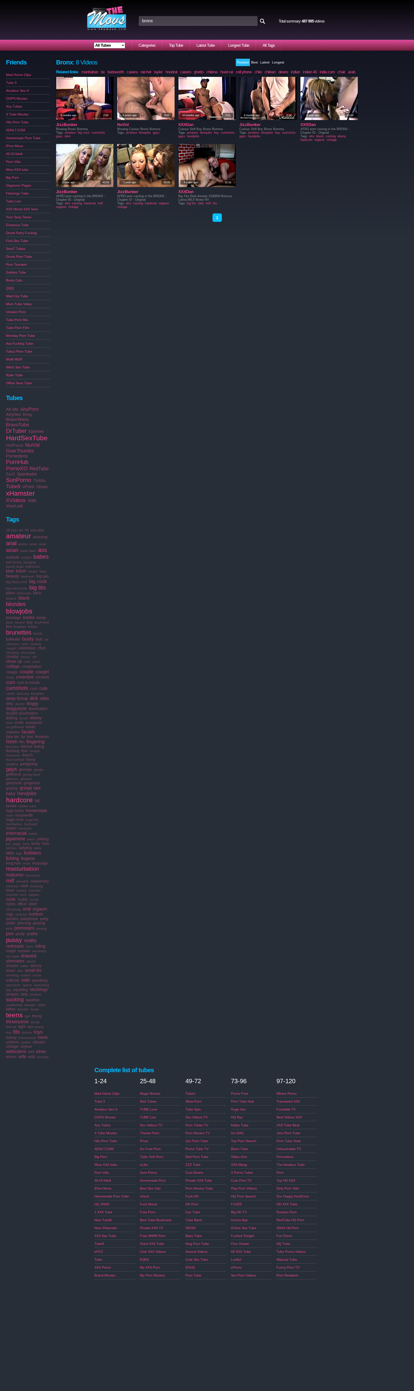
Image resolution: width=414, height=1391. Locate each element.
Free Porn (147, 1212)
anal (11, 543)
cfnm (42, 648)
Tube (98, 1259)
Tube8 (13, 486)
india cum (327, 72)
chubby (12, 657)
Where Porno (286, 1093)
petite (10, 923)
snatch (26, 975)
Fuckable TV (286, 1109)
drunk (23, 718)
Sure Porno (148, 1172)
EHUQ (190, 1267)
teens (14, 1015)
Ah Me (12, 409)
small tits (33, 970)
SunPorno (18, 480)
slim (20, 971)
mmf (24, 886)
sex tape (12, 956)
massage (40, 863)
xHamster (20, 493)
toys (38, 1032)
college (13, 666)
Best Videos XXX (289, 1117)
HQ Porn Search (243, 1196)
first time (12, 747)
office (21, 904)
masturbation (22, 868)
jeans (31, 839)
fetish (11, 741)
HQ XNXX (101, 1204)
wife (22, 1056)
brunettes (18, 632)
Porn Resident (287, 1275)
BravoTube (17, 424)
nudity (22, 899)
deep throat (17, 698)
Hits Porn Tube (17, 122)
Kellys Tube (239, 1125)
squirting (20, 990)
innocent (24, 828)
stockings (39, 989)
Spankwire (27, 474)
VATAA (190, 1228)
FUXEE (236, 1204)
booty (41, 618)
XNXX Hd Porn (287, 1228)
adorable (37, 530)
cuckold (42, 677)
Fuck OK (192, 1196)
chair (341, 72)
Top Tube (176, 45)
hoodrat (171, 72)
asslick (26, 557)
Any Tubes (14, 106)
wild (31, 1057)
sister (24, 966)
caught (11, 648)
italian (33, 834)
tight (21, 1027)
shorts (31, 961)
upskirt (26, 1042)
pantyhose (29, 919)
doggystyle (16, 708)
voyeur (26, 1046)
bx (103, 72)
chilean (270, 72)
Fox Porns (284, 1236)
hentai (11, 806)
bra (9, 626)
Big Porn (12, 177)
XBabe (42, 487)
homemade (36, 810)
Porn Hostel (240, 1244)
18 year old (14, 530)
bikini (10, 593)
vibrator (39, 1042)
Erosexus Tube (17, 225)
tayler (158, 72)
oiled (32, 904)
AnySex (13, 414)
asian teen (28, 551)
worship (43, 1057)
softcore (12, 980)
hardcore (19, 800)
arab (42, 544)
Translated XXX (288, 1101)
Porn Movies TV (197, 1133)
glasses (26, 779)
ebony (36, 718)
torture (27, 1032)
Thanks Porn (149, 1133)
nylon (10, 904)
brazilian (19, 627)
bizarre (11, 598)
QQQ (10, 288)
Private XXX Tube (198, 1180)
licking (12, 858)
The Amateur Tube (290, 1165)
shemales (15, 961)
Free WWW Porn (153, 1236)
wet (31, 1052)
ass (42, 550)
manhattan (89, 72)
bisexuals (24, 593)
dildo (44, 698)
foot (24, 751)
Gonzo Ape (239, 1220)
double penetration (22, 713)
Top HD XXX (285, 1180)
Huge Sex (238, 1109)
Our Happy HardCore (292, 1196)
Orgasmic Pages (18, 185)
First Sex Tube (17, 241)
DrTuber (16, 431)
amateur (18, 536)
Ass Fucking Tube (19, 343)
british (32, 627)
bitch (37, 593)
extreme (13, 732)
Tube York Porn (151, 1157)
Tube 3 (11, 83)
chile (258, 72)
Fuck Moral (148, 1204)
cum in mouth (28, 683)
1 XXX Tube (103, 1212)
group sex (30, 787)
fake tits (12, 737)
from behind (15, 759)
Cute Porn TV (241, 1180)
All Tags (269, 45)
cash (24, 644)
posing (41, 928)
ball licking (14, 562)
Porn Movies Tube (199, 1188)
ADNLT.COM (15, 130)
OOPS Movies (16, 98)
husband (30, 824)
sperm (27, 985)
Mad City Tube (17, 296)
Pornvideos (284, 1157)
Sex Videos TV (151, 1125)
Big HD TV (239, 1212)
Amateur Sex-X (17, 90)
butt (39, 639)
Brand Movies (104, 1275)
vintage (12, 1046)
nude (11, 899)
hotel (9, 815)
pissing (39, 923)
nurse (34, 899)
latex (37, 848)
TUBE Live (148, 1117)
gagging (12, 764)
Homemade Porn (153, 1180)
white (41, 1051)
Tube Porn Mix (17, 320)
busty (28, 638)
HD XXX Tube (286, 1204)
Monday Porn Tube (20, 336)
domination (38, 709)
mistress (12, 886)
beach (33, 571)
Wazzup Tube (286, 1259)
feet (30, 737)
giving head (31, 774)
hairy (10, 793)
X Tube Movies (17, 114)
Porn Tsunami (16, 264)
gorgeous (32, 783)
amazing (40, 537)
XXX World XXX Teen (22, 209)
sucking (15, 999)
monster (35, 890)
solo (25, 980)
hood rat (226, 72)
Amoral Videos (196, 1252)
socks (37, 975)
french (27, 755)
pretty (20, 934)
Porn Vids (13, 162)
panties (12, 919)
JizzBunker (66, 124)
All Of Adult (14, 154)
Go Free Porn (150, 1149)
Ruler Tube (14, 375)
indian (11, 828)
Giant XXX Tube (152, 1244)
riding (40, 946)
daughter (37, 693)
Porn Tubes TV (196, 1125)
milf (10, 881)
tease (35, 1009)
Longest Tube (238, 45)
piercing (24, 923)
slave (10, 970)
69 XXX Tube (241, 1252)
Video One (239, 1157)
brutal (37, 633)
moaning (36, 886)
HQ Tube (283, 1244)
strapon (12, 994)
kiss (45, 843)
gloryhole (14, 783)
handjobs (26, 793)
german (25, 769)
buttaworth (116, 72)
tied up (11, 1027)
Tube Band (193, 1220)
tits (16, 1032)
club (27, 662)
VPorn (28, 486)
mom (10, 890)
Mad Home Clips (18, 75)
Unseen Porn (16, 312)
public (32, 933)
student (35, 994)
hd (37, 800)
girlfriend (13, 774)
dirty (9, 704)
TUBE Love (148, 1109)
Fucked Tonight (242, 1236)
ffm (21, 742)
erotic (19, 723)
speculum (13, 985)
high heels (15, 811)
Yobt (32, 500)
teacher (23, 1009)
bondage (13, 618)
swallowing (14, 1005)
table (41, 1005)
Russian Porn (286, 1212)
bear (43, 571)
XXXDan (186, 124)
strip (24, 994)
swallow (33, 1000)
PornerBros (17, 456)
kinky (35, 843)
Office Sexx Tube (19, 383)
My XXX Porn (150, 1267)
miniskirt (22, 881)
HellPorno (14, 445)
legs (19, 853)
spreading (41, 985)
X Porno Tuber (242, 1172)
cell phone (244, 72)
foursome (13, 755)
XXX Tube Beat (287, 1125)
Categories (146, 45)
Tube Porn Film (17, 328)
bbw (10, 571)
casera (132, 72)
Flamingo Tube (17, 193)
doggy (32, 703)
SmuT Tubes (15, 249)
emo (9, 723)
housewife (24, 815)
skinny (35, 966)
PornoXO (17, 468)
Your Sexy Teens (18, 217)
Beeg (27, 414)
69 (27, 530)
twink (43, 1037)
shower (12, 966)
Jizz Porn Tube (196, 1141)
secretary (39, 951)
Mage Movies (150, 1093)
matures (14, 874)
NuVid (32, 445)
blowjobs (19, 611)
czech (10, 693)
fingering (35, 741)
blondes (16, 604)
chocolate (28, 652)
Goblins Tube (16, 272)
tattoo (10, 1009)
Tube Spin (193, 1109)
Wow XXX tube (17, 170)
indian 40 (310, 72)
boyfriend (42, 622)
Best (254, 62)
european (34, 723)
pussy (14, 940)
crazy (10, 677)
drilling (11, 718)
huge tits (31, 820)
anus (33, 544)
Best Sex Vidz (150, 1188)
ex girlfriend (15, 727)
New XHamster (105, 1228)
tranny (11, 1038)
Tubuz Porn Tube (19, 351)
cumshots (17, 688)
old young (13, 909)
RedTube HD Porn (290, 1220)
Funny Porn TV (287, 1267)
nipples (33, 895)
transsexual (27, 1038)
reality (30, 940)
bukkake (13, 639)
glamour (12, 779)
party (44, 919)
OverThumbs (20, 450)
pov (10, 933)
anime (23, 544)
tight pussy (35, 1027)
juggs (17, 844)
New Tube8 (103, 1220)
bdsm (21, 571)
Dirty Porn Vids (287, 1188)
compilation (31, 666)
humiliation (14, 824)
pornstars (24, 928)
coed (36, 662)
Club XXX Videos (153, 1252)
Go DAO (237, 1133)
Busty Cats (14, 280)
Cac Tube (192, 1212)
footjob (34, 751)
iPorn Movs (14, 146)
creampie (25, 677)
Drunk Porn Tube (19, 256)
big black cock (16, 582)
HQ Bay (237, 1117)
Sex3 (10, 474)
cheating (12, 652)
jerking (43, 839)
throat (35, 1022)
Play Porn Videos (244, 1188)
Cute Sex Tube (196, 1259)
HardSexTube (27, 438)
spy (8, 990)
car (46, 639)
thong (37, 1016)
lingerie (28, 858)
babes (41, 556)
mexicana (32, 875)
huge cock (14, 820)
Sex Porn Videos (243, 1275)
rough (11, 951)
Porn (280, 1172)
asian (12, 550)
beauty (12, 576)
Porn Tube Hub (242, 1101)
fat (23, 737)
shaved (28, 955)
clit (34, 657)
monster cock (16, 895)
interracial (16, 833)
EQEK (144, 1259)
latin (10, 853)
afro (311, 136)
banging (29, 562)
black (23, 598)
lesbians (32, 852)
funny (30, 759)
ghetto (38, 770)
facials (28, 731)
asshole (12, 557)
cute (43, 688)
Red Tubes (148, 1101)
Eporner (36, 431)
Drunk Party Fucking (21, 233)
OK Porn (191, 1204)
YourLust (14, 506)
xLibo (144, 1165)
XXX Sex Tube (105, 1236)
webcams (16, 1051)
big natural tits (16, 588)
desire (283, 72)
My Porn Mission (152, 1275)
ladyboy (25, 848)
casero (185, 72)
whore (11, 1057)
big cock (38, 581)
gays (11, 769)
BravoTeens (17, 419)
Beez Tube (193, 1236)
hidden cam (27, 806)
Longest (278, 62)
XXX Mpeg (239, 1165)
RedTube (39, 468)
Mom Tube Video (19, 304)
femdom (42, 737)
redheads (15, 946)
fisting (39, 746)
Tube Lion (13, 201)
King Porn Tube (197, 1244)
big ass (42, 576)
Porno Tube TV (196, 1149)
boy (30, 622)
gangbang (28, 764)
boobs (29, 617)
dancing (23, 693)
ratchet (145, 72)
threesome (17, 1021)
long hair (13, 863)
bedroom (27, 576)
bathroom (32, 566)
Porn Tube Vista (288, 1141)
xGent (144, 1196)
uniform (12, 1042)
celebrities (27, 648)
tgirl (27, 1016)
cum (10, 682)
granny (12, 788)
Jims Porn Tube (288, 1133)
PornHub (17, 462)
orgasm (40, 909)
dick (34, 698)
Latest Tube (205, 45)
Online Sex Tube (243, 1228)
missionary (39, 881)
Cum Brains (194, 1172)
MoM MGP (14, 359)
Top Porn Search (243, 1141)
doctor (20, 704)
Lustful (236, 1259)
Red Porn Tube (196, 1157)
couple (27, 671)
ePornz (236, 1267)
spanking (39, 980)
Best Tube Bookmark (156, 1220)
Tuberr (190, 1093)
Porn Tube (193, 1275)
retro (29, 946)
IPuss (144, 1141)
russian (24, 951)
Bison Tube (239, 1149)
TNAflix (39, 481)
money (21, 890)
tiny (8, 1032)
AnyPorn (29, 409)
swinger (30, 1005)
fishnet (26, 746)
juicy (26, 844)
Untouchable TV (288, 1149)
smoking (12, 975)
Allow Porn (193, 1101)
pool (9, 928)
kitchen (11, 848)
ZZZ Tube (193, 1165)
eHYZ (98, 1252)
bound (20, 622)
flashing (12, 751)
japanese (15, 838)
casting (35, 644)
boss (9, 622)
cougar (12, 672)
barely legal (14, 566)
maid (26, 863)
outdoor (36, 914)
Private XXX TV (151, 1228)
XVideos (16, 500)
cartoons (12, 644)
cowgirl (42, 672)
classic (25, 657)
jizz (8, 844)
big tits (37, 587)
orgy (9, 914)
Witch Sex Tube (18, 367)
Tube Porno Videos (290, 1252)
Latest (265, 62)
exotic (31, 727)
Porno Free (239, 1093)
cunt (33, 689)
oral (27, 908)
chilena (211, 72)
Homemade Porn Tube (23, 138)
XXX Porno (102, 1267)
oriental (21, 914)
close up (14, 661)
